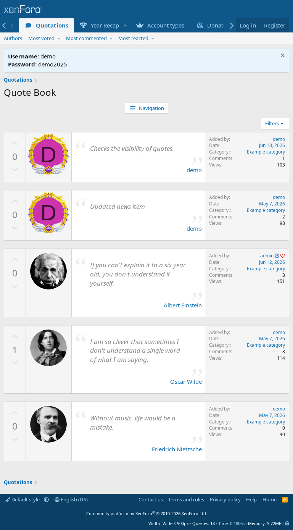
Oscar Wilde (186, 381)
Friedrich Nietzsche (177, 449)
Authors (13, 38)
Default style (25, 499)
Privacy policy (225, 499)
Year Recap (105, 25)
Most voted (41, 38)
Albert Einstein (183, 305)
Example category (266, 152)
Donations (220, 25)
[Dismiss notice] (282, 56)
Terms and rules (186, 499)
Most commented (86, 38)
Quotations (52, 25)
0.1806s (237, 523)
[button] (125, 25)
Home (269, 499)
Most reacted (133, 38)
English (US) (74, 499)
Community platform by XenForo (146, 513)
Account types (165, 25)
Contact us (150, 499)
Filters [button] (272, 123)
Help (251, 499)
